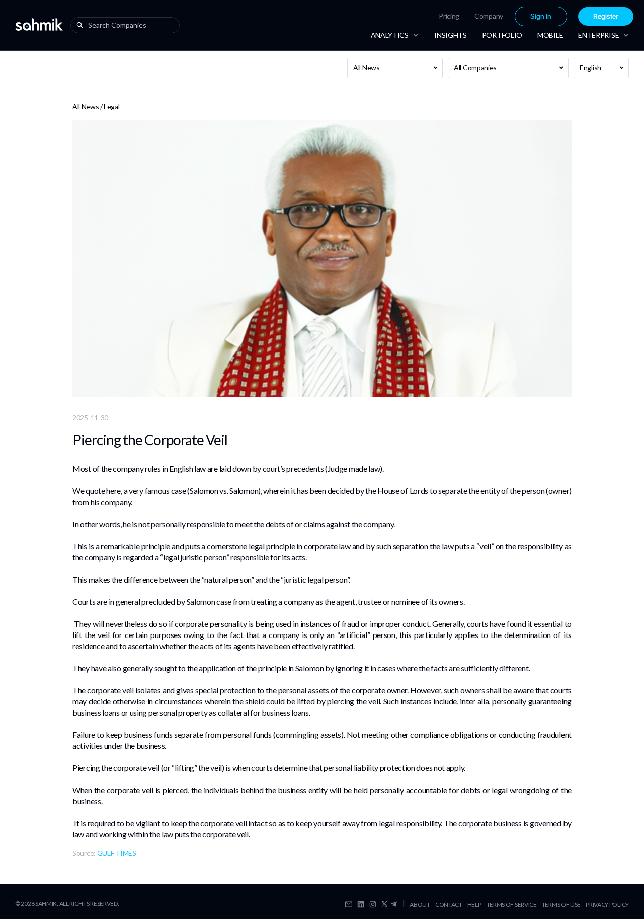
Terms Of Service (512, 904)
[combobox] (127, 25)
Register (605, 16)
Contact (448, 904)
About (420, 904)
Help (474, 904)
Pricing (449, 16)
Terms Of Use (561, 904)
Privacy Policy (607, 904)
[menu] (504, 16)
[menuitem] (449, 16)
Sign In (540, 16)
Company (488, 16)
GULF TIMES (116, 853)
